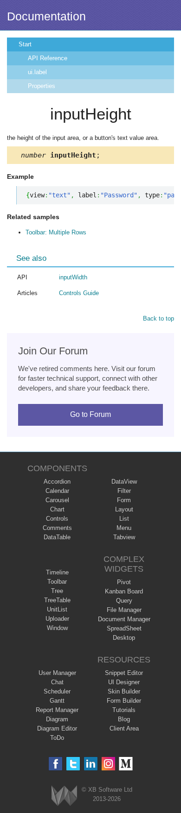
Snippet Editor (124, 672)
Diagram (57, 719)
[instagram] (108, 763)
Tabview (124, 537)
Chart (57, 509)
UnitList (57, 609)
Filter (124, 490)
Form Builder (124, 700)
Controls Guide (79, 293)
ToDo (57, 737)
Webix (64, 795)
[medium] (126, 763)
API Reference (47, 58)
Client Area (124, 728)
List (124, 518)
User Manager (57, 672)
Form (124, 500)
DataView (124, 481)
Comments (57, 527)
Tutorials (124, 709)
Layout (124, 509)
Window (57, 627)
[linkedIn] (91, 763)
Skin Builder (124, 691)
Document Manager (124, 619)
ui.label (37, 72)
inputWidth (73, 277)
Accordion (57, 481)
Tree (57, 590)
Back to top (158, 318)
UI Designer (124, 682)
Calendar (57, 490)
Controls (57, 518)
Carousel (57, 500)
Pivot (124, 582)
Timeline (57, 572)
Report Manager (57, 709)
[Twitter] (73, 763)
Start (25, 44)
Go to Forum (90, 414)
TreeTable (57, 600)
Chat (57, 682)
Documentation (46, 16)
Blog (124, 719)
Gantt (57, 700)
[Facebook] (55, 763)
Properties (41, 85)
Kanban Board (124, 591)
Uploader (57, 618)
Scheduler (57, 691)
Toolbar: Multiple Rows (56, 232)
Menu (123, 527)
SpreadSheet (124, 628)
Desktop (124, 637)
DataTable (57, 537)
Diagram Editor (57, 728)
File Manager (124, 609)
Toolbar (57, 581)
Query (124, 600)
